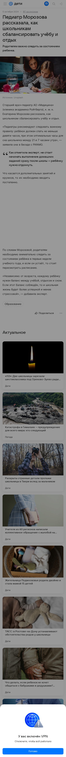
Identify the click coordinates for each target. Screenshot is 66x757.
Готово (33, 751)
